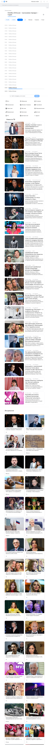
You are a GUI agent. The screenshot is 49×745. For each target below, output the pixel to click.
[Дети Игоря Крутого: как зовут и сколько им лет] (34, 630)
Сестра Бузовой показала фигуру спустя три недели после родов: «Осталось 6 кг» (34, 282)
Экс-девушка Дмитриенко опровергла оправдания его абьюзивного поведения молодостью (34, 353)
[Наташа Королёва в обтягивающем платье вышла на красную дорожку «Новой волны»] (34, 548)
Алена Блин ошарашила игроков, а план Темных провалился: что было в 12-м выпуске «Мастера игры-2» (34, 183)
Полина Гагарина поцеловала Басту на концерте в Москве (34, 139)
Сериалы (37, 19)
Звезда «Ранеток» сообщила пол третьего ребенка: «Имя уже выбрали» (34, 382)
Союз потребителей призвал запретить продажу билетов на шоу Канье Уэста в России (34, 240)
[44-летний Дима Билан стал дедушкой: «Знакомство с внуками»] (14, 651)
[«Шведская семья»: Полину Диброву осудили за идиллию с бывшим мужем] (34, 733)
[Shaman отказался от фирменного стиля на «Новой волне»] (34, 692)
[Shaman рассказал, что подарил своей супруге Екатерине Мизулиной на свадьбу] (34, 610)
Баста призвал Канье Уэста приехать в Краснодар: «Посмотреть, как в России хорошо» (33, 155)
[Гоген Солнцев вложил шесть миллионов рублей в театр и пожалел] (34, 713)
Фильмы (30, 19)
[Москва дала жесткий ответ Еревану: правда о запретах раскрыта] (14, 527)
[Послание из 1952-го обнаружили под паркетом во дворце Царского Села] (34, 444)
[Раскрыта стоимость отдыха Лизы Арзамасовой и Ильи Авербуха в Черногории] (14, 692)
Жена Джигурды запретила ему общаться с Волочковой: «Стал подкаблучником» (34, 325)
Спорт (42, 19)
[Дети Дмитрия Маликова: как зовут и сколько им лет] (34, 568)
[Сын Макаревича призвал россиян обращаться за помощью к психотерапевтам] (14, 444)
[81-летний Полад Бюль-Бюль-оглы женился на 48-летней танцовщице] (14, 548)
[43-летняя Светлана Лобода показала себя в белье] (34, 589)
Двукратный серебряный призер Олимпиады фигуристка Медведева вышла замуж (33, 268)
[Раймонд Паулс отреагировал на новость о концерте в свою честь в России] (34, 671)
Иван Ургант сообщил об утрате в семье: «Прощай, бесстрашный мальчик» (33, 339)
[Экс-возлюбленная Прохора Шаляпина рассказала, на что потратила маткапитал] (14, 610)
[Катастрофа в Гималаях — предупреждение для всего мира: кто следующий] (14, 713)
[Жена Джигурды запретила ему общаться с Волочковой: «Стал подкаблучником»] (14, 568)
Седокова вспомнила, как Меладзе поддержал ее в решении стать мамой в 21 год (33, 169)
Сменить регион (12, 16)
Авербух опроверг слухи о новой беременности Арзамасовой (33, 126)
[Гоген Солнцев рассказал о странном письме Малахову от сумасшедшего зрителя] (34, 506)
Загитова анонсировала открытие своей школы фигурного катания (32, 226)
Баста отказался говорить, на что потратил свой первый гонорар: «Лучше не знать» (34, 211)
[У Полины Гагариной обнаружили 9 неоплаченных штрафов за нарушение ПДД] (14, 630)
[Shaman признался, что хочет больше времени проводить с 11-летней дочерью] (34, 527)
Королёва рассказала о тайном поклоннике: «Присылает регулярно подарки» (32, 396)
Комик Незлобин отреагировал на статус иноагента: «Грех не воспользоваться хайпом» (34, 197)
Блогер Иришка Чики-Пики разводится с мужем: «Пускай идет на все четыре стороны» (34, 297)
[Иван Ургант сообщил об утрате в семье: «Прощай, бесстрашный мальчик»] (34, 424)
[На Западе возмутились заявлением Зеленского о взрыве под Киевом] (14, 465)
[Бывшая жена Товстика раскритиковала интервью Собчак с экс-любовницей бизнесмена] (34, 651)
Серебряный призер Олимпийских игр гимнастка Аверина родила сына (34, 254)
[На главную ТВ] (6, 1)
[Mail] (4, 1)
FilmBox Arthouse (12, 25)
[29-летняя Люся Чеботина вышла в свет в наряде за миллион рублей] (14, 671)
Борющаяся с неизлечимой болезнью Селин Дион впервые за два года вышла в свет (34, 368)
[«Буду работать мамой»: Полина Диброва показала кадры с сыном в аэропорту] (14, 589)
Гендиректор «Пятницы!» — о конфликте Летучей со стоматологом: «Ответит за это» (34, 311)
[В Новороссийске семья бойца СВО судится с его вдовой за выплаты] (14, 486)
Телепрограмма (8, 10)
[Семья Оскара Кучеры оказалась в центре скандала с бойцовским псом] (14, 424)
